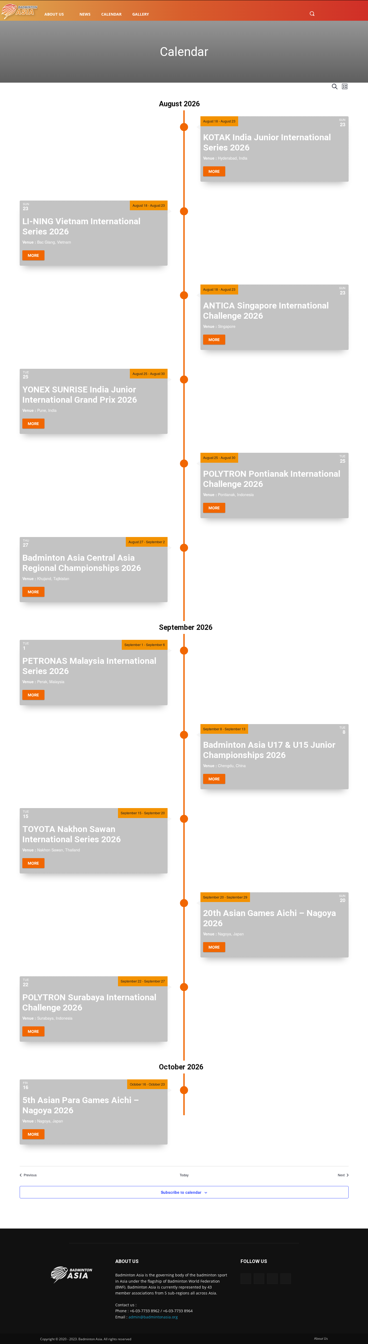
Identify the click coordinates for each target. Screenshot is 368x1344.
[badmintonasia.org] (19, 11)
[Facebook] (322, 14)
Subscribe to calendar (181, 1192)
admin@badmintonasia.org (153, 1317)
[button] (311, 13)
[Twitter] (344, 14)
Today (184, 1175)
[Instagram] (333, 14)
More (214, 171)
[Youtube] (355, 14)
